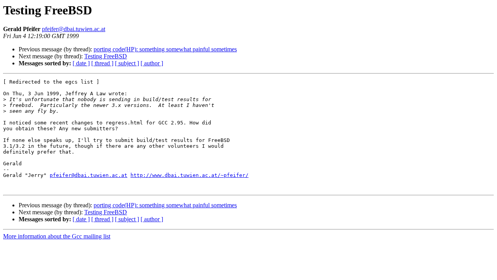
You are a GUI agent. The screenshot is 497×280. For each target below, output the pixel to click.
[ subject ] (127, 63)
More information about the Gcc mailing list (56, 236)
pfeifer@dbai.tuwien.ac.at (73, 29)
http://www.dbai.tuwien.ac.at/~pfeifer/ (189, 175)
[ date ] (81, 63)
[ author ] (152, 63)
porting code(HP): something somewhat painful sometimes (165, 49)
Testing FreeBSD (105, 56)
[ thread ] (102, 63)
